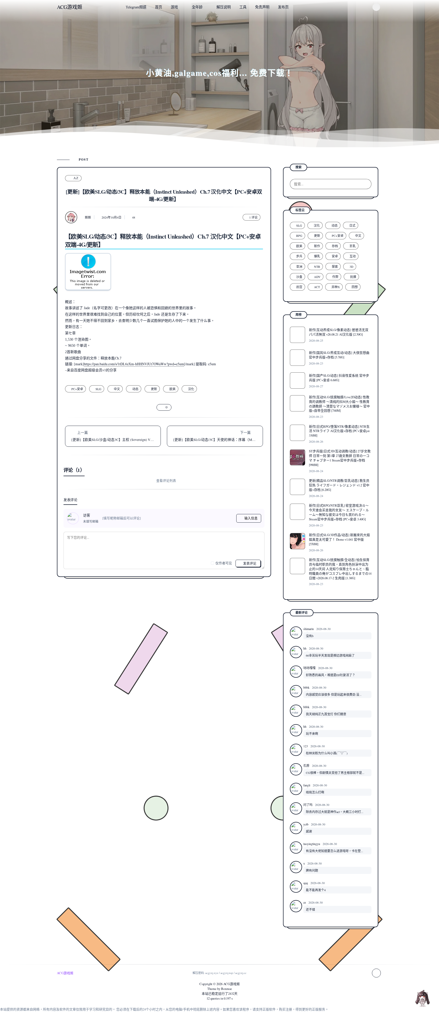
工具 (242, 7)
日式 (352, 225)
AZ (76, 178)
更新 (154, 389)
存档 (335, 246)
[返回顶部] (422, 998)
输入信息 (251, 518)
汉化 (191, 389)
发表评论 (249, 563)
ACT (317, 287)
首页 (158, 7)
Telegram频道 (136, 7)
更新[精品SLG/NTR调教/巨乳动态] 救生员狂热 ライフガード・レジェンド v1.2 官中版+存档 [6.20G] (339, 485)
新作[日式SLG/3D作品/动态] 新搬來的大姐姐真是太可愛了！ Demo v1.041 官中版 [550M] (339, 539)
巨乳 (353, 246)
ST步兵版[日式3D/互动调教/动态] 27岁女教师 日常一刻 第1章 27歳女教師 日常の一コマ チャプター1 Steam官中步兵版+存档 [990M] (340, 458)
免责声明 (262, 7)
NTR (317, 266)
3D (351, 266)
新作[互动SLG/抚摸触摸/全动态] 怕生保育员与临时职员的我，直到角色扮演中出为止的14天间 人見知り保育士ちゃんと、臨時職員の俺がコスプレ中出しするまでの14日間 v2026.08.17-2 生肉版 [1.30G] (340, 568)
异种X (336, 287)
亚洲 (299, 266)
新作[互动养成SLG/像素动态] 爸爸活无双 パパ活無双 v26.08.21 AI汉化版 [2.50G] (338, 332)
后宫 (299, 287)
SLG (98, 389)
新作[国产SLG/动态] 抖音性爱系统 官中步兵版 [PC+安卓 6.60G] (339, 377)
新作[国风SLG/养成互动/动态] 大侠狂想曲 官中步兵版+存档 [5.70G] (339, 354)
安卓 (335, 256)
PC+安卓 (77, 389)
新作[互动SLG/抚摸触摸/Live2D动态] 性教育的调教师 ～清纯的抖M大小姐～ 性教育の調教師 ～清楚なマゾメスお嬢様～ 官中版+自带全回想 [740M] (339, 404)
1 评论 (253, 217)
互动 (353, 256)
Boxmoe (226, 988)
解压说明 (223, 7)
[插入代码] (78, 563)
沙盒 (299, 277)
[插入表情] (70, 563)
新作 (317, 246)
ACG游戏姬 (231, 984)
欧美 (172, 389)
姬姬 (88, 217)
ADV (317, 277)
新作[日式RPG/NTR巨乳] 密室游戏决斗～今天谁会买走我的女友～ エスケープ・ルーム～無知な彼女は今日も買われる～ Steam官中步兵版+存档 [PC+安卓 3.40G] (339, 512)
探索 (335, 266)
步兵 (299, 256)
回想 (355, 287)
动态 (135, 389)
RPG (299, 236)
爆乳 (317, 256)
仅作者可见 (223, 563)
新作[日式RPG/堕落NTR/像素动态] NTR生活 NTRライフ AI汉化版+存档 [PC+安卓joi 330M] (339, 431)
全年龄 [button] (197, 7)
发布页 (283, 7)
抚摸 (353, 277)
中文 (117, 389)
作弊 (335, 277)
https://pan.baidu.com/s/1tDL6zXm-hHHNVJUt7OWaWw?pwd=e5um (134, 363)
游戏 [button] (174, 7)
